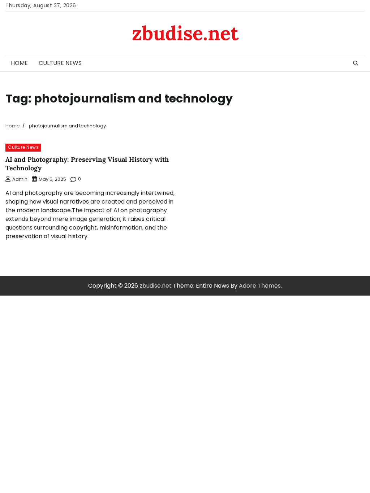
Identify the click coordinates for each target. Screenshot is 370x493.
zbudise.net (185, 33)
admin (19, 179)
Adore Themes (260, 286)
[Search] (355, 63)
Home (19, 63)
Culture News (60, 63)
